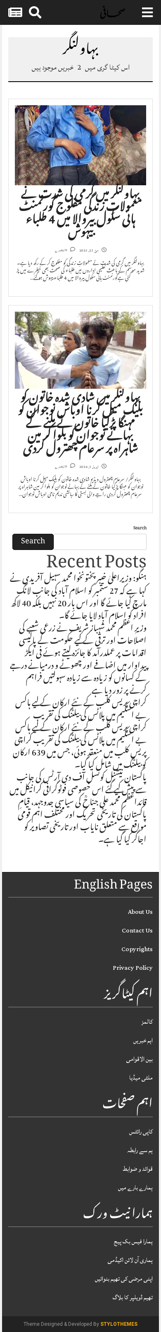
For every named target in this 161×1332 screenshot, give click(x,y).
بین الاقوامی (139, 1059)
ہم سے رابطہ (140, 1150)
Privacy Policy (133, 968)
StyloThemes (118, 1324)
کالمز (147, 1022)
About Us (140, 912)
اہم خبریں (143, 1040)
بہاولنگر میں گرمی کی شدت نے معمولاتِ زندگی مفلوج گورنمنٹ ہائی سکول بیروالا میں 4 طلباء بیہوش (80, 214)
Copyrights (137, 949)
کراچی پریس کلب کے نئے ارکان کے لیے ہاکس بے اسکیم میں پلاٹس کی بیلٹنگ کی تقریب (81, 710)
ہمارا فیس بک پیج (133, 1241)
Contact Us (137, 931)
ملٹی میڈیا (141, 1078)
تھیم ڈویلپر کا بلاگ (133, 1297)
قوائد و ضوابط (138, 1169)
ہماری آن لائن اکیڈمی (130, 1260)
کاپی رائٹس (141, 1132)
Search (140, 529)
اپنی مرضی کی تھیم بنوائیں (124, 1279)
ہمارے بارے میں (135, 1188)
